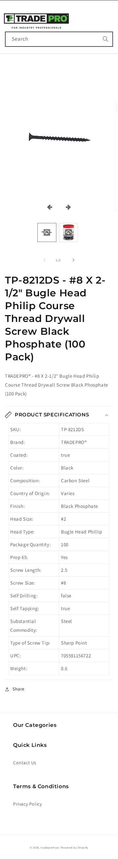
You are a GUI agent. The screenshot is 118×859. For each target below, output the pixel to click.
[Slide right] (73, 260)
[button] (10, 18)
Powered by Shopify (74, 847)
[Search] (105, 39)
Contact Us (24, 763)
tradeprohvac (50, 847)
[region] (59, 140)
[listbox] (59, 232)
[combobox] (59, 39)
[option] (46, 232)
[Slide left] (44, 260)
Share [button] (18, 689)
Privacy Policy (27, 804)
